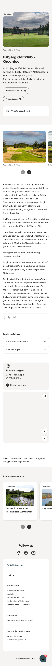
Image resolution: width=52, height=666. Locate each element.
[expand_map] (44, 396)
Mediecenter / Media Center (20, 620)
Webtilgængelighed (16, 640)
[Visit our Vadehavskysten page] (18, 553)
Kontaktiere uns (14, 636)
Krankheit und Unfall (16, 597)
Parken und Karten (15, 590)
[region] (26, 417)
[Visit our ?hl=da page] (26, 553)
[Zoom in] (45, 431)
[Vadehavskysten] (15, 565)
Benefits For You (14, 90)
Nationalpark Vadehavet (18, 601)
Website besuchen (19, 111)
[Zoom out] (45, 438)
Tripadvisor (12, 99)
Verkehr (10, 594)
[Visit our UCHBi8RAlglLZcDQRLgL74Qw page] (33, 553)
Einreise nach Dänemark (18, 605)
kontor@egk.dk (26, 243)
